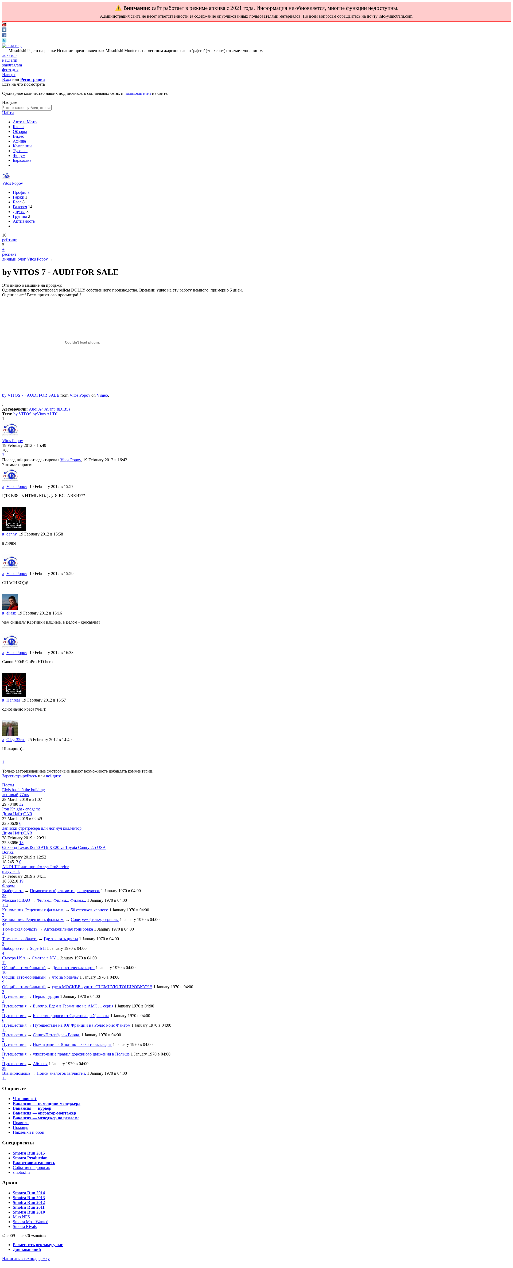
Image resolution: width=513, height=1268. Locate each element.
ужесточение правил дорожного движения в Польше (81, 1054)
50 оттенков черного (89, 910)
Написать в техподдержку (26, 1258)
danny (11, 534)
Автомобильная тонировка (68, 929)
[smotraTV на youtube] (4, 25)
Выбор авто (13, 890)
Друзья (19, 211)
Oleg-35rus (15, 739)
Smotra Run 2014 (29, 1193)
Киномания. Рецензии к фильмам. (33, 910)
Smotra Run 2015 (29, 1153)
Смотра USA (13, 958)
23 (4, 895)
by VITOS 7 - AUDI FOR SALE (30, 395)
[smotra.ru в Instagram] (12, 46)
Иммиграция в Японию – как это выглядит (72, 1044)
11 (4, 962)
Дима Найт (12, 814)
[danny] (14, 529)
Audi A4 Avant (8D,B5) (49, 409)
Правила (21, 1122)
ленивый (10, 794)
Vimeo (102, 395)
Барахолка (22, 160)
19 (21, 881)
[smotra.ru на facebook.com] (4, 35)
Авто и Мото (25, 122)
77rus (24, 794)
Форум (19, 155)
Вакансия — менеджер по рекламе (46, 1118)
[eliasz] (10, 608)
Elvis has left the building (23, 789)
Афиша (19, 141)
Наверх (8, 74)
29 (4, 1068)
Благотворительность (34, 1162)
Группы (20, 216)
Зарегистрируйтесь (19, 776)
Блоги (18, 126)
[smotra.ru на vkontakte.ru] (4, 30)
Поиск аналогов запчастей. (61, 1073)
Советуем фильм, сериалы (95, 919)
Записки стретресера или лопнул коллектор (41, 828)
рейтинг (9, 240)
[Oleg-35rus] (10, 735)
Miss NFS (21, 1217)
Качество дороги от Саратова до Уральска (71, 1015)
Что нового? (25, 1098)
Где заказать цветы (61, 938)
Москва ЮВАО (16, 900)
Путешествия (14, 996)
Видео (18, 136)
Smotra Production (30, 1158)
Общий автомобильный (24, 967)
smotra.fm (21, 1172)
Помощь (20, 1127)
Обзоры (20, 131)
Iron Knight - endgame (21, 809)
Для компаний (27, 1249)
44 (4, 924)
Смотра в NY (44, 958)
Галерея (20, 206)
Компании (22, 146)
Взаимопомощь (16, 1073)
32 (21, 804)
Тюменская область (19, 929)
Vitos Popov (12, 183)
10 (4, 972)
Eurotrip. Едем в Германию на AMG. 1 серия (73, 1006)
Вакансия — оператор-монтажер (44, 1113)
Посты (8, 785)
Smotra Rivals (25, 1226)
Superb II (38, 948)
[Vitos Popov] (6, 178)
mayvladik (11, 871)
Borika (8, 852)
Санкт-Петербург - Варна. (56, 1035)
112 (5, 905)
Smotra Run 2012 (29, 1202)
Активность (24, 221)
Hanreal (13, 700)
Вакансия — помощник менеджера (46, 1103)
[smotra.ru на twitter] (4, 41)
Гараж (18, 197)
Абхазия (40, 1063)
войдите (53, 776)
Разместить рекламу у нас (38, 1244)
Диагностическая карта (73, 967)
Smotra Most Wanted (30, 1221)
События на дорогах (31, 1167)
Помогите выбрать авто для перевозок (65, 890)
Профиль (21, 192)
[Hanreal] (14, 695)
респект (9, 254)
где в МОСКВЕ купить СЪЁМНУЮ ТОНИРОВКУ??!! (102, 987)
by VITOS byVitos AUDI (35, 414)
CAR (27, 814)
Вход (6, 79)
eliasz (11, 613)
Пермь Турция (46, 996)
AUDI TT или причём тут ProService (35, 866)
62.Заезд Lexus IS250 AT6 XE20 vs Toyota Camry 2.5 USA (54, 847)
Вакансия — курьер (32, 1108)
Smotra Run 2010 (29, 1212)
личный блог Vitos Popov (25, 259)
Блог (17, 202)
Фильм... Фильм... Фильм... (61, 900)
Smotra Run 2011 (29, 1207)
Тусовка (20, 150)
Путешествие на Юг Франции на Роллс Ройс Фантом (81, 1025)
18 (21, 842)
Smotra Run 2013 (29, 1197)
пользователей (138, 93)
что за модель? (65, 977)
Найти (8, 113)
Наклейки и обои (28, 1132)
